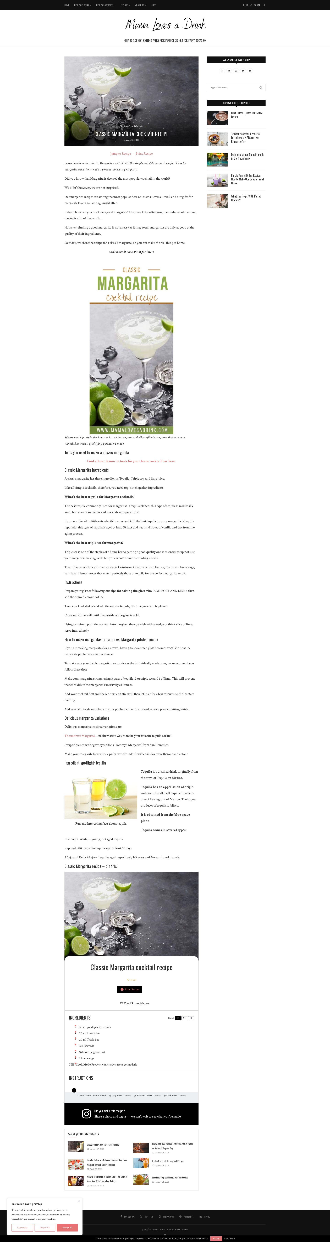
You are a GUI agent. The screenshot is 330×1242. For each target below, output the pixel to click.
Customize (22, 1227)
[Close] (79, 1201)
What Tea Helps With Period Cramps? (246, 198)
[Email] (258, 5)
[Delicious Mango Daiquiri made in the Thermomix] (217, 160)
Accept (216, 1238)
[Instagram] (251, 5)
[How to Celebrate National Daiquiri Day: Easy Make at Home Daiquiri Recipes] (76, 1164)
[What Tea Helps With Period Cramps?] (217, 201)
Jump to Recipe (120, 153)
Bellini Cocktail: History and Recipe (167, 1161)
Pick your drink (81, 5)
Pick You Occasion (104, 5)
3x (191, 1018)
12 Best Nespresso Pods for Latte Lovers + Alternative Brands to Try (246, 137)
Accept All (67, 1227)
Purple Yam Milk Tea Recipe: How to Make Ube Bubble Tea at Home (247, 179)
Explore (124, 5)
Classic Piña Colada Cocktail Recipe (103, 1144)
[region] (44, 1216)
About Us (139, 5)
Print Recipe (144, 153)
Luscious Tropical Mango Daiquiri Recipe (170, 1177)
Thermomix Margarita (79, 736)
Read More (229, 1238)
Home (66, 5)
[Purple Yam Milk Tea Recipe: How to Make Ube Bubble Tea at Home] (217, 180)
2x (184, 1018)
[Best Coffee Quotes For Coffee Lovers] (217, 118)
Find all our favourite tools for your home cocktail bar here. (131, 461)
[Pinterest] (255, 5)
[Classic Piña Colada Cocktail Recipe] (76, 1146)
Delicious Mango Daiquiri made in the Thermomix (247, 156)
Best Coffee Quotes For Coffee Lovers (246, 115)
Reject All (45, 1227)
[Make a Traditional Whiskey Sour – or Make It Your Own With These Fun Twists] (76, 1181)
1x (178, 1018)
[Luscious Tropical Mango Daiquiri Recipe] (141, 1179)
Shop (153, 5)
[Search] (264, 5)
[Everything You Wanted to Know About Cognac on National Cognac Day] (141, 1148)
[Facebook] (243, 5)
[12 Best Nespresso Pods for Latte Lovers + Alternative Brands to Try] (217, 139)
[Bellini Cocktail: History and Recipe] (141, 1163)
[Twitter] (247, 5)
